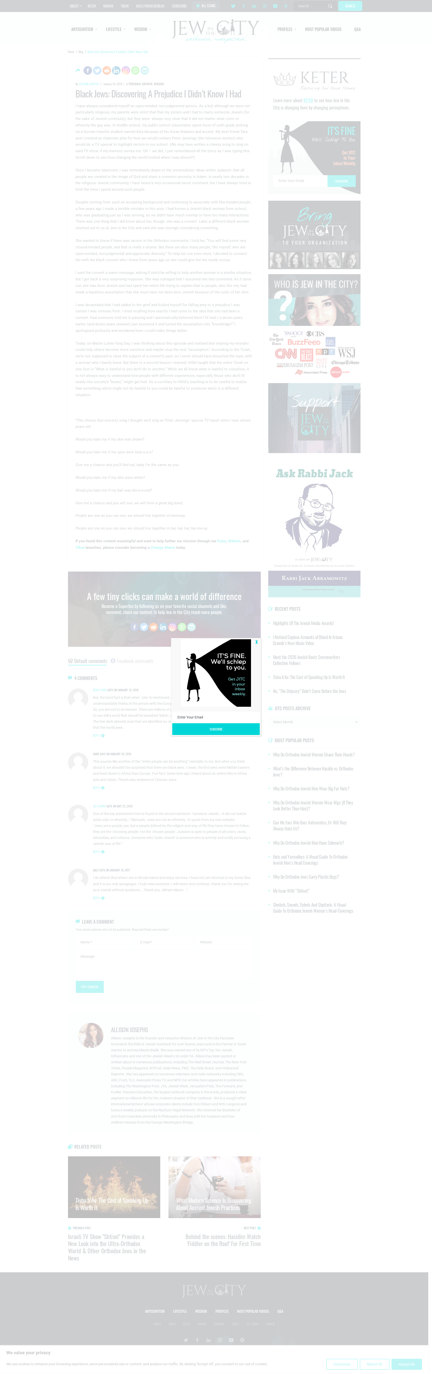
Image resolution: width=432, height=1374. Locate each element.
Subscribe (216, 729)
